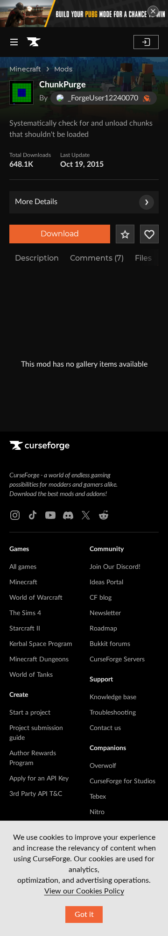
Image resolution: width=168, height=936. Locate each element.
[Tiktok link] (32, 515)
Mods (63, 69)
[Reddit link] (103, 515)
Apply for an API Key (39, 778)
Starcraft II (24, 628)
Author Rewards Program (32, 758)
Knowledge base (113, 697)
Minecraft (25, 69)
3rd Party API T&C (35, 794)
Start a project (29, 712)
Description (37, 258)
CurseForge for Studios (122, 781)
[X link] (85, 515)
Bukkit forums (110, 644)
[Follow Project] (149, 234)
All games (22, 567)
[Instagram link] (15, 515)
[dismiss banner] (153, 11)
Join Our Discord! (115, 567)
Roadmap (103, 628)
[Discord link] (68, 515)
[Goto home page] (33, 42)
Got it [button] (84, 914)
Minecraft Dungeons (39, 659)
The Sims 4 (25, 613)
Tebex (98, 797)
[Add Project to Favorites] (125, 234)
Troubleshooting (113, 712)
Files (143, 258)
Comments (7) (97, 258)
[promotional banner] (84, 13)
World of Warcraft (36, 598)
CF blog (101, 598)
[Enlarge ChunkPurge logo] (21, 92)
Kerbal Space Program (40, 644)
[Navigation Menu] (14, 42)
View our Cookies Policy (84, 891)
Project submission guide (36, 733)
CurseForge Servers (117, 659)
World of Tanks (31, 675)
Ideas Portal (106, 582)
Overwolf (103, 766)
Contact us (105, 728)
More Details (36, 202)
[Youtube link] (50, 515)
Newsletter (105, 613)
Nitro (97, 812)
